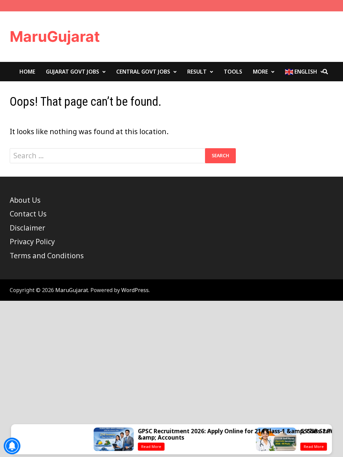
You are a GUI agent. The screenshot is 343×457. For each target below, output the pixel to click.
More (260, 71)
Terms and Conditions (47, 255)
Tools (233, 71)
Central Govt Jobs (143, 71)
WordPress (135, 290)
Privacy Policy (32, 241)
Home (27, 71)
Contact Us (28, 213)
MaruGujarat (55, 36)
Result (197, 71)
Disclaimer (27, 228)
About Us (25, 200)
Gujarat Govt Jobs (72, 71)
